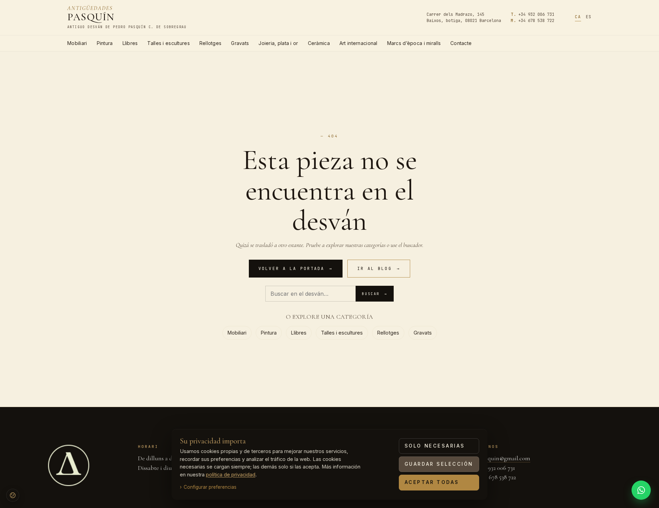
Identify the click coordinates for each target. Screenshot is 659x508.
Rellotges (210, 43)
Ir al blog (378, 268)
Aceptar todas (432, 482)
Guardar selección (439, 464)
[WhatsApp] (641, 490)
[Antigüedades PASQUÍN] (68, 465)
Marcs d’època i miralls (414, 43)
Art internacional (358, 43)
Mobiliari (77, 43)
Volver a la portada (295, 268)
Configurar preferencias (210, 487)
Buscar (374, 294)
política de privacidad (230, 475)
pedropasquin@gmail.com (497, 458)
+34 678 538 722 (536, 20)
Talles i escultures (168, 43)
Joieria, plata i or (278, 43)
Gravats (240, 43)
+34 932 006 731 (536, 14)
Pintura (105, 43)
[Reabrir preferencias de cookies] (12, 495)
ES (589, 17)
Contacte (461, 43)
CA (578, 17)
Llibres (130, 43)
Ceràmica (319, 43)
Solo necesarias (435, 446)
